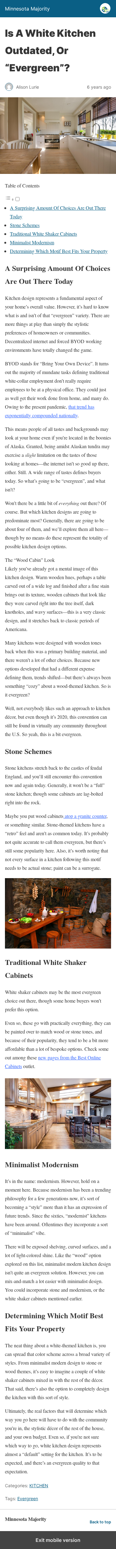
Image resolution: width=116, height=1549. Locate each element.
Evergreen (27, 1498)
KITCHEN (38, 1485)
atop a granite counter (84, 816)
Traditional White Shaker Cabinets (43, 233)
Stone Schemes (25, 225)
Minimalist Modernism (32, 242)
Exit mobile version (58, 1540)
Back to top (100, 1522)
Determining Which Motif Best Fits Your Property (59, 251)
